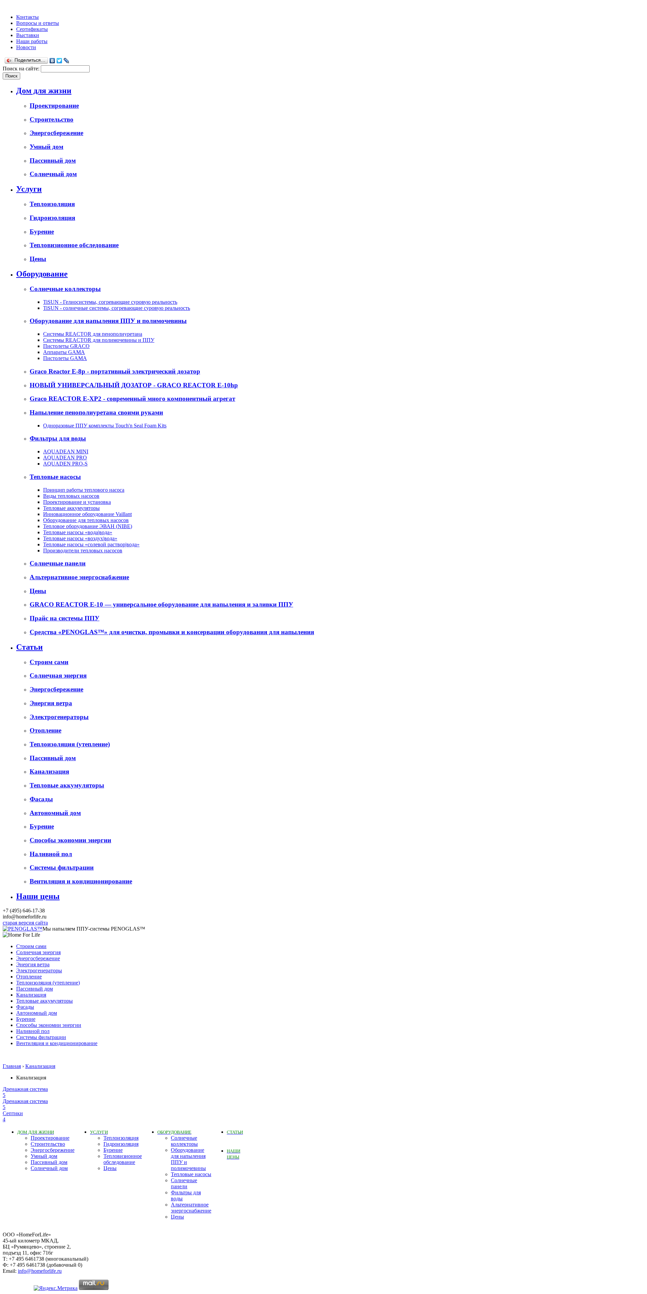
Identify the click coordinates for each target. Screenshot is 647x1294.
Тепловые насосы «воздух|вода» (80, 538)
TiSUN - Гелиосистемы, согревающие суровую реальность (110, 302)
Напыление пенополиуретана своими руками (96, 412)
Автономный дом (55, 812)
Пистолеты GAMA (65, 358)
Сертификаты (32, 29)
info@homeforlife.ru (40, 1271)
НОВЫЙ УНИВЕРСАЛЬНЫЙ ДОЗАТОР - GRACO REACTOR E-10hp (134, 385)
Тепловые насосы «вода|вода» (77, 532)
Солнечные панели (58, 563)
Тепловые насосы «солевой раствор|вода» (91, 544)
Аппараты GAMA (64, 352)
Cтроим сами (49, 662)
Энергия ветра (51, 703)
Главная (12, 1066)
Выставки (27, 35)
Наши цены (38, 896)
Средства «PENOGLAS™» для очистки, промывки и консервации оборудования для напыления (172, 632)
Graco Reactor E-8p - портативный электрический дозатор (115, 371)
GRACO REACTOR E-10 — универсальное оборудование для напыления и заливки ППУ (161, 604)
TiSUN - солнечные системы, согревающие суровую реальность (116, 308)
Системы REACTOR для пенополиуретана (92, 334)
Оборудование (42, 273)
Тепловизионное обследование (74, 245)
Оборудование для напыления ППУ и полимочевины (108, 320)
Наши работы (32, 41)
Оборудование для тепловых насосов (86, 520)
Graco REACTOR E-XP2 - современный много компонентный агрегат (132, 398)
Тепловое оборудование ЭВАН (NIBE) (87, 526)
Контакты (27, 17)
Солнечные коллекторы (65, 288)
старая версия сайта (25, 923)
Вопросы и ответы (37, 23)
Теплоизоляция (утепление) (70, 744)
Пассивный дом (53, 160)
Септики (13, 1116)
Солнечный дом (53, 173)
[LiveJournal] (66, 60)
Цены (38, 258)
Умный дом (46, 146)
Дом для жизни (43, 90)
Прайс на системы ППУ (64, 618)
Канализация (49, 771)
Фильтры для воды (58, 438)
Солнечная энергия (58, 675)
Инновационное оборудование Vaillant (87, 514)
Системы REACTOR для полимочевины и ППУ (98, 340)
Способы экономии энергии (70, 840)
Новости (26, 47)
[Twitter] (59, 60)
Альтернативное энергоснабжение (79, 577)
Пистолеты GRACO (66, 346)
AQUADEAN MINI (65, 451)
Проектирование (54, 105)
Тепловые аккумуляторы (71, 508)
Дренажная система (25, 1092)
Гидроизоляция (52, 217)
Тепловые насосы (55, 476)
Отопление (45, 730)
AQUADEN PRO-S (65, 463)
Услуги (29, 189)
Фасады (41, 799)
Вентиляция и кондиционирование (81, 881)
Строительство (51, 119)
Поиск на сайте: (22, 68)
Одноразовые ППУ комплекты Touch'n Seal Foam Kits (104, 425)
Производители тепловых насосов (82, 550)
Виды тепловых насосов (71, 496)
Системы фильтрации (62, 867)
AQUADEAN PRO (65, 457)
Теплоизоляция (52, 203)
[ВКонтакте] (52, 60)
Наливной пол (51, 854)
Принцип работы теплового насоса (83, 490)
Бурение (42, 231)
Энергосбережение (56, 132)
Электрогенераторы (59, 716)
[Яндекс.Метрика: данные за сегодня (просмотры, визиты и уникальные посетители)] (56, 1288)
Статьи (29, 647)
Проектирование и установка (77, 502)
